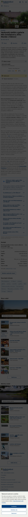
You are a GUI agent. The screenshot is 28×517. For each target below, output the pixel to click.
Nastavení (14, 513)
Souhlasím (14, 506)
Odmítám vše (14, 509)
